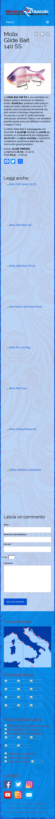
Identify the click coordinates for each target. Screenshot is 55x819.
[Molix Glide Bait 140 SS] (19, 754)
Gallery (26, 808)
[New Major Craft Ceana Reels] (27, 325)
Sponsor (33, 808)
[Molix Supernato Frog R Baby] (35, 691)
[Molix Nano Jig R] (10, 699)
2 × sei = (5, 557)
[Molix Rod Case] (27, 407)
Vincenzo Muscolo (20, 812)
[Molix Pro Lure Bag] (27, 366)
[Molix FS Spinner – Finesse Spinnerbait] (10, 707)
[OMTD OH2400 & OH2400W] (48, 34)
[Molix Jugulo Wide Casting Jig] (36, 34)
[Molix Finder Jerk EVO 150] (10, 691)
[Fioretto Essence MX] (22, 691)
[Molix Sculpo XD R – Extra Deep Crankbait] (35, 699)
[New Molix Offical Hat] (36, 764)
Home (10, 804)
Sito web (7, 544)
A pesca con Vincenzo (26, 804)
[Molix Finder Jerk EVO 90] (22, 699)
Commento (8, 563)
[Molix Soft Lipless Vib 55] (27, 203)
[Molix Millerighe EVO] (35, 683)
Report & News (40, 804)
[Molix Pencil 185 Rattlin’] (22, 683)
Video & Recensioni (15, 808)
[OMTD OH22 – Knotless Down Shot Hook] (35, 707)
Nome (7, 525)
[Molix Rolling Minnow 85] (27, 448)
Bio (15, 804)
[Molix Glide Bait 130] (27, 244)
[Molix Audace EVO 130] (10, 683)
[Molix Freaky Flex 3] (17, 761)
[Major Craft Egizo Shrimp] (22, 707)
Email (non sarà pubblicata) (15, 534)
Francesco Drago (43, 812)
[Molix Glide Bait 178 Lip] (27, 284)
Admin (6, 812)
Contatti (41, 808)
